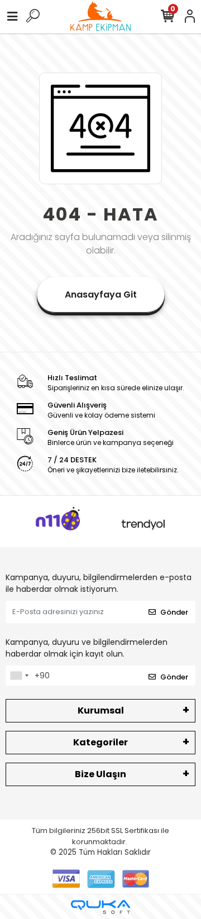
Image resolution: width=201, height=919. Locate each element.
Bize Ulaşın (100, 774)
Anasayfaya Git (101, 294)
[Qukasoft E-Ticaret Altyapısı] (100, 907)
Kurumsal (101, 710)
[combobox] (19, 675)
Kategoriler (100, 742)
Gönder (174, 612)
